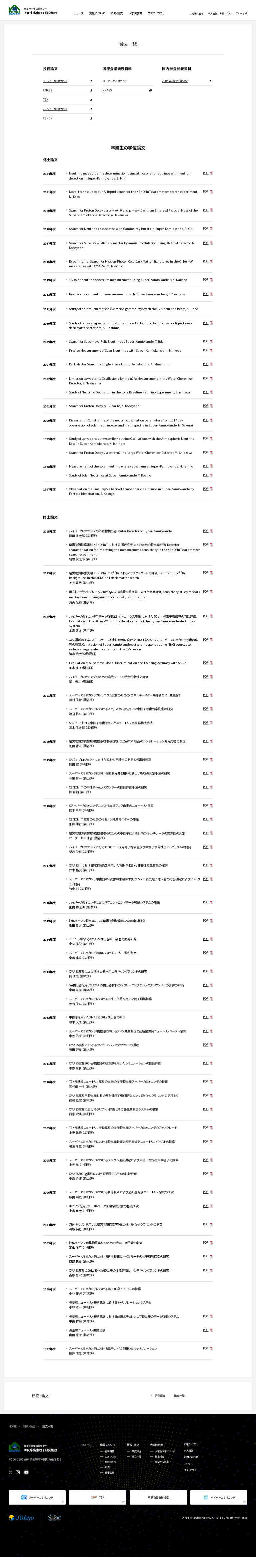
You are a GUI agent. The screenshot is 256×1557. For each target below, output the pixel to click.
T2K (45, 99)
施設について (107, 1445)
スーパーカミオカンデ (55, 81)
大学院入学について (165, 1451)
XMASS (47, 90)
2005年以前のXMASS (175, 81)
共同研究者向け (197, 13)
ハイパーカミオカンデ (55, 109)
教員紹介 (159, 1456)
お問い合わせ (227, 13)
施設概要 (109, 1451)
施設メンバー (111, 1462)
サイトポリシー (191, 1470)
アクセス (188, 1463)
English (243, 13)
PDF (205, 173)
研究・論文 (133, 1445)
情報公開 (109, 1472)
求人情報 (212, 13)
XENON (48, 118)
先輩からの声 (162, 1462)
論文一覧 (136, 1456)
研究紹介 (136, 1451)
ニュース (86, 1445)
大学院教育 (156, 1445)
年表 (107, 1467)
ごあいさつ (110, 1456)
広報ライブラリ (191, 1444)
